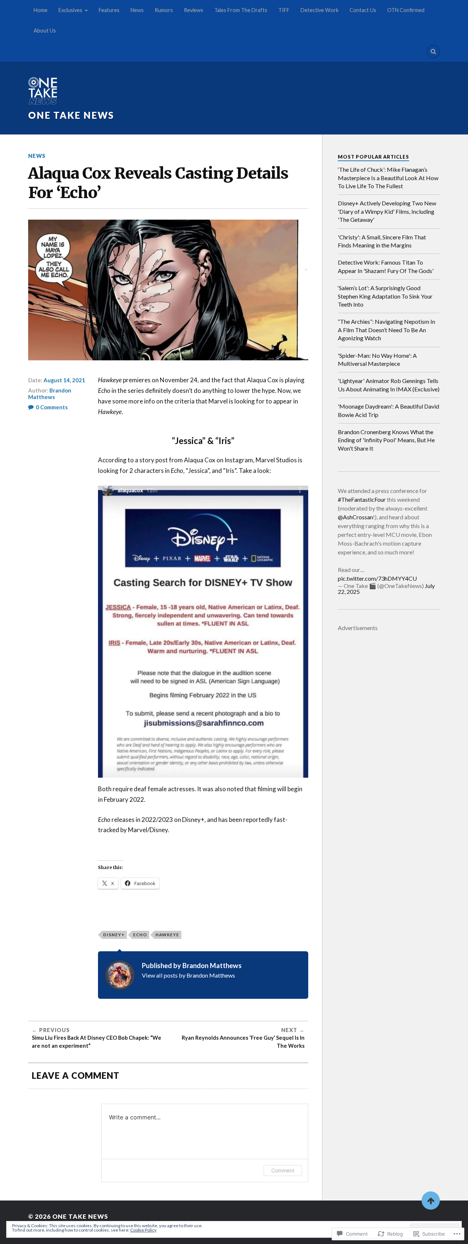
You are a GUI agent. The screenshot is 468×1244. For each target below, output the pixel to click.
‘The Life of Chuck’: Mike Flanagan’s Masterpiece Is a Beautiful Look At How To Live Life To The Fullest (388, 177)
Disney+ (114, 934)
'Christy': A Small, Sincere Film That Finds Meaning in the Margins (382, 241)
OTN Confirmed (405, 10)
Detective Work (320, 10)
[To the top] (431, 1200)
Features (109, 10)
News (137, 10)
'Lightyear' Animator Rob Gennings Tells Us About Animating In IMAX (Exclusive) (388, 384)
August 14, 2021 (64, 380)
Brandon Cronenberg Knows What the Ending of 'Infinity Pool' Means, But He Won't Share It (386, 440)
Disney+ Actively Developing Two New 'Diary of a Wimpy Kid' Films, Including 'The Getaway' (387, 211)
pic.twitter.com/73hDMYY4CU (377, 578)
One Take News (71, 115)
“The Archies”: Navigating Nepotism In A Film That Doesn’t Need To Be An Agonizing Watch (386, 329)
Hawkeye (167, 934)
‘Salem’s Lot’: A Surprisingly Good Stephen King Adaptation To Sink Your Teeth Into (385, 296)
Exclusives (70, 10)
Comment (282, 1170)
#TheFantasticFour (362, 499)
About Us (45, 30)
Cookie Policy (143, 1230)
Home (41, 10)
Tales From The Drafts (240, 10)
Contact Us (363, 10)
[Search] (433, 51)
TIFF (284, 10)
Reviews (193, 10)
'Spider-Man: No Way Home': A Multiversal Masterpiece (377, 359)
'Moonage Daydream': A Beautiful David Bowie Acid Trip (388, 410)
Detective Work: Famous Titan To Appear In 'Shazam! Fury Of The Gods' (386, 266)
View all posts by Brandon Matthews (188, 975)
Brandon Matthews (49, 393)
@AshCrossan (355, 516)
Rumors (164, 10)
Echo (140, 934)
